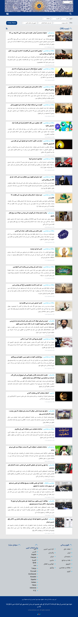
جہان (52, 556)
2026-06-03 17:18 (49, 278)
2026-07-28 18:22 (49, 80)
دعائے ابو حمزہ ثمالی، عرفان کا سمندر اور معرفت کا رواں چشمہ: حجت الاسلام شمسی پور (31, 412)
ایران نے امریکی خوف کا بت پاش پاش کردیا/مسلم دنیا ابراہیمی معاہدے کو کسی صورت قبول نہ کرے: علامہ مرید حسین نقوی (32, 322)
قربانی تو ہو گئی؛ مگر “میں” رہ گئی (37, 339)
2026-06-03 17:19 (49, 260)
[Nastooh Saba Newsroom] (39, 614)
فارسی (34, 552)
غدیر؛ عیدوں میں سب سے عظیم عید (36, 303)
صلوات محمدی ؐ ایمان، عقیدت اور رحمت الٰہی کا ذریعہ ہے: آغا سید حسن (31, 34)
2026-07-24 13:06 (49, 116)
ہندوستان (67, 556)
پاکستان (51, 553)
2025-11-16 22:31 (49, 533)
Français (33, 557)
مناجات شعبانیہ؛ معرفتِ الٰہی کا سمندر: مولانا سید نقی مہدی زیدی (31, 448)
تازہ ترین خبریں (49, 549)
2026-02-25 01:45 (49, 425)
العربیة (34, 560)
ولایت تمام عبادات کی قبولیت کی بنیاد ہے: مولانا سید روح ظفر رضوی (31, 214)
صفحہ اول (67, 549)
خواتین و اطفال (49, 564)
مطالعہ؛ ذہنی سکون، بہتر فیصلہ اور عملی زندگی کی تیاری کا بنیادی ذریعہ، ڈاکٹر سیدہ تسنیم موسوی (32, 502)
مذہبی (52, 560)
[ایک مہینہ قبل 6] (63, 432)
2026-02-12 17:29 (49, 440)
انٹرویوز (68, 564)
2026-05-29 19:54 (49, 350)
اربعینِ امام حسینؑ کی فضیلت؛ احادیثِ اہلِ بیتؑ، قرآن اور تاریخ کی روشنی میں (31, 52)
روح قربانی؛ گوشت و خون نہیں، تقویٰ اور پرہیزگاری (32, 357)
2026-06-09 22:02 (49, 209)
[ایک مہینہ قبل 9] (63, 522)
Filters (71, 23)
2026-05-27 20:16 (49, 368)
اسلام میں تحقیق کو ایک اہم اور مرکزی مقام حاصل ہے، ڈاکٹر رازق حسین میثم (31, 520)
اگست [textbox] (57, 19)
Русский (33, 571)
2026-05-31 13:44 (49, 314)
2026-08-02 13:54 (49, 65)
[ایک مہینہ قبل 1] (63, 126)
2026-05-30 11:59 (49, 335)
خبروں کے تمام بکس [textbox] (31, 23)
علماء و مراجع (66, 560)
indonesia (33, 588)
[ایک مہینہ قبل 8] (63, 486)
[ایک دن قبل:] (63, 36)
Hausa (34, 585)
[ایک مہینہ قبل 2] (63, 198)
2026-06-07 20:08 (49, 227)
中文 (34, 591)
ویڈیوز (52, 568)
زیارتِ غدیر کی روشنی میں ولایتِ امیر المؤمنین (33, 267)
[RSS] (7, 29)
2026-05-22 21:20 (49, 389)
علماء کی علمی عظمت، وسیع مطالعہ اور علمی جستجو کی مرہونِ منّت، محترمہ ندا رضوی (31, 484)
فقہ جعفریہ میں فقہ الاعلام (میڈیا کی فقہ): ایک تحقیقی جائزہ (33, 124)
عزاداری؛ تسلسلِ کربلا (41, 159)
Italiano (33, 582)
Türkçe (33, 568)
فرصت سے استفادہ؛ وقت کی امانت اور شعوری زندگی (32, 105)
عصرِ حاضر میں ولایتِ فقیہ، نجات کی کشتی (34, 231)
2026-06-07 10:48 (49, 242)
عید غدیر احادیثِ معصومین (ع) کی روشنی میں (33, 285)
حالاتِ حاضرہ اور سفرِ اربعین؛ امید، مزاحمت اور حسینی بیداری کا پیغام (31, 88)
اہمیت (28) (64, 28)
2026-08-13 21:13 (49, 47)
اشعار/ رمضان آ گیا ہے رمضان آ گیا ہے (40, 393)
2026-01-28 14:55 (49, 479)
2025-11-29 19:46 (49, 515)
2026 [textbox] (48, 19)
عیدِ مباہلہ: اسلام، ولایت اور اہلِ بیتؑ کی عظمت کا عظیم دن (32, 196)
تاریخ (71, 19)
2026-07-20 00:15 (49, 170)
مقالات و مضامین (64, 568)
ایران (68, 553)
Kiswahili (33, 577)
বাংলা (35, 566)
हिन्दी (34, 563)
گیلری (68, 571)
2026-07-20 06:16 (49, 155)
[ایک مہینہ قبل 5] (63, 396)
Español (33, 579)
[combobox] (65, 18)
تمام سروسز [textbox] (65, 23)
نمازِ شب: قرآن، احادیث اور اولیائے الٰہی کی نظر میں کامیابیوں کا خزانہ (32, 142)
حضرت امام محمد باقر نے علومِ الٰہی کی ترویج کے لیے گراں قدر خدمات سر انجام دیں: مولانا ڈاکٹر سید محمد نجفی (32, 376)
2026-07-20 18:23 (49, 137)
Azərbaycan (32, 574)
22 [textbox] (67, 19)
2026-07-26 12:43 (49, 101)
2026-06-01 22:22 (49, 296)
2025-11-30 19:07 (49, 497)
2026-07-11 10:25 (49, 191)
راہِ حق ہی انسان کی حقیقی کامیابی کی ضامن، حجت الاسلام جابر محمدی (31, 466)
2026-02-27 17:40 (49, 402)
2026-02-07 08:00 (49, 461)
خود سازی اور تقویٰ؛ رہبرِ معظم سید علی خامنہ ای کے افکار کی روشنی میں (32, 178)
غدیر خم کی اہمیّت (42, 249)
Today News (11, 23)
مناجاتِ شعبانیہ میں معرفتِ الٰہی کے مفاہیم (34, 429)
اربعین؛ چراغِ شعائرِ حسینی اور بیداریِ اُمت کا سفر (33, 69)
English (33, 555)
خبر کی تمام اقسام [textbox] (46, 23)
